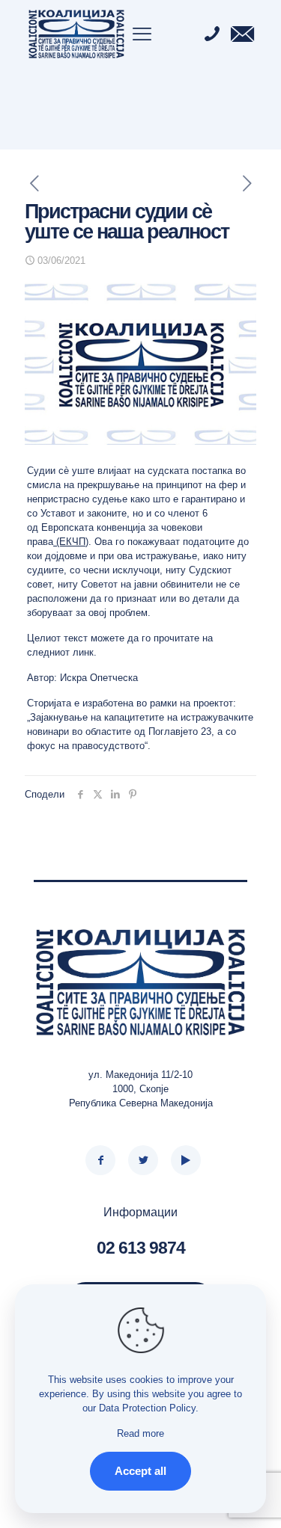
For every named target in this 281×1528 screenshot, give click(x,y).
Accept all (140, 1470)
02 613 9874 (141, 1247)
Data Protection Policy (147, 1408)
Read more (140, 1433)
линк (83, 652)
